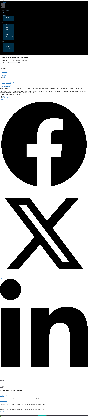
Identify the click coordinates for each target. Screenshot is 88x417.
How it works (6, 10)
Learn (4, 15)
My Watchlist (2, 406)
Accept (40, 415)
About (4, 41)
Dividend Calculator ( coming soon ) (9, 82)
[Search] (19, 62)
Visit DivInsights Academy (3, 396)
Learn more (44, 415)
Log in (2, 53)
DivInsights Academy (6, 83)
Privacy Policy (8, 51)
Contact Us (8, 46)
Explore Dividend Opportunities (3, 402)
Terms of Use (8, 48)
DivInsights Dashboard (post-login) (9, 32)
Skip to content (3, 0)
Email (1, 386)
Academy (7, 17)
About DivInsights (9, 43)
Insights (7, 19)
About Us (4, 70)
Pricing (4, 12)
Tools (4, 22)
